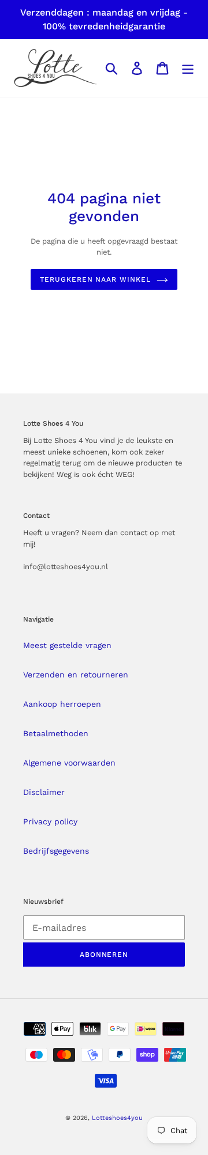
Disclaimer (44, 792)
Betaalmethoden (55, 733)
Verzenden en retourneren (75, 674)
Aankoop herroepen (62, 704)
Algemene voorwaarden (69, 762)
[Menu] (187, 68)
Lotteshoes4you (117, 1118)
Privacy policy (50, 821)
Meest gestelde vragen (67, 645)
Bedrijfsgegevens (56, 850)
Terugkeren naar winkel (95, 279)
